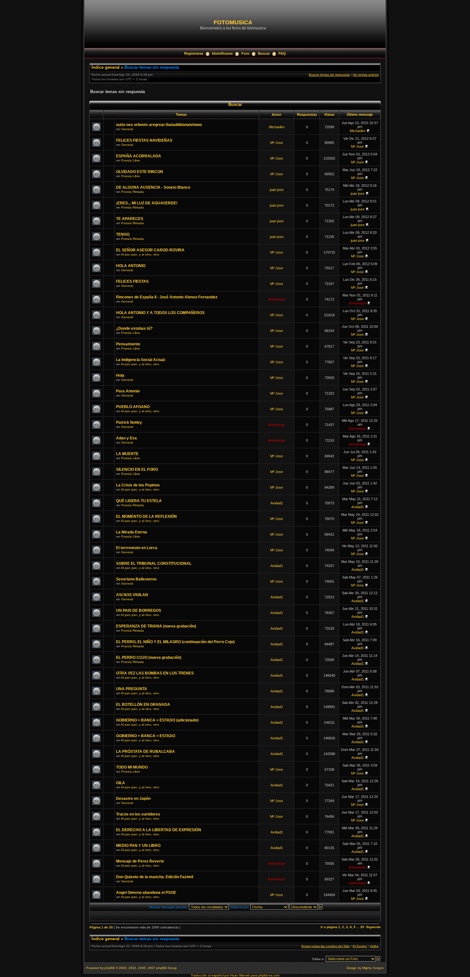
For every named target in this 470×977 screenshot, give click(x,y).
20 (362, 927)
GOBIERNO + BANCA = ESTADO (145, 736)
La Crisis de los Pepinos (138, 485)
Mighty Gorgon (373, 968)
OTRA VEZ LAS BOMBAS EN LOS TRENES (155, 673)
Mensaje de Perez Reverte (140, 861)
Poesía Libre (130, 160)
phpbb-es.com (268, 975)
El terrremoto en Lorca (136, 548)
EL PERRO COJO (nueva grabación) (148, 657)
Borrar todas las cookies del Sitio (326, 946)
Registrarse (193, 53)
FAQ (282, 53)
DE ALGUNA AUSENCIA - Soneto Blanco (153, 187)
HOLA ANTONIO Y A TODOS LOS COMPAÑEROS (160, 313)
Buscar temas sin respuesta (151, 67)
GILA (120, 783)
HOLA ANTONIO (130, 266)
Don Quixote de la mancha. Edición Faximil (154, 877)
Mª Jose (276, 143)
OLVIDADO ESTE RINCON (139, 171)
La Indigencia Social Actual (140, 360)
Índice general (105, 67)
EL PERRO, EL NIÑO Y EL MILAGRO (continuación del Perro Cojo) (175, 642)
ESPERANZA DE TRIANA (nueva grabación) (156, 626)
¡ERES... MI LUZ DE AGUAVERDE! (146, 203)
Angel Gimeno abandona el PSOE (146, 892)
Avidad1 (276, 503)
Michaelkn (277, 127)
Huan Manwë (240, 975)
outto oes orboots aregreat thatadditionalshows (159, 124)
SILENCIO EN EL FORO (137, 469)
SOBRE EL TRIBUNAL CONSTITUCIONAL (154, 563)
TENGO (122, 234)
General (127, 129)
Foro (245, 53)
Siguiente (373, 927)
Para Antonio (128, 391)
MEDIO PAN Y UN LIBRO (138, 845)
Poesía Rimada (132, 191)
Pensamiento (128, 344)
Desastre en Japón (133, 798)
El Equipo (360, 946)
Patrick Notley (129, 422)
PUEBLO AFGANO (133, 407)
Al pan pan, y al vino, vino (140, 254)
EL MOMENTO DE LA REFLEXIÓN (146, 516)
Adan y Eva (126, 438)
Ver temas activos (366, 74)
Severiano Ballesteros (136, 579)
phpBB (110, 968)
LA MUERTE (127, 454)
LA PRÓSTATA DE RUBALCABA (145, 751)
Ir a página (329, 927)
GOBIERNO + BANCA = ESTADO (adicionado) (157, 720)
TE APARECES (129, 219)
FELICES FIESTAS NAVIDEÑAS (144, 140)
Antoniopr (276, 299)
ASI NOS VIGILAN (132, 595)
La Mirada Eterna (131, 532)
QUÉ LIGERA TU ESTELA (139, 501)
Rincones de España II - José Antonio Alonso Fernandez (166, 297)
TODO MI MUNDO (132, 767)
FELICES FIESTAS (132, 281)
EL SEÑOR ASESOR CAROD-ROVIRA (150, 250)
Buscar (264, 53)
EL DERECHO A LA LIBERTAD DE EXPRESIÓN (158, 830)
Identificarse (222, 53)
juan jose (277, 190)
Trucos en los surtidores (138, 814)
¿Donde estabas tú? (134, 328)
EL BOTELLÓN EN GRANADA (143, 704)
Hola (120, 375)
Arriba (374, 946)
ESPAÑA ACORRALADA (138, 156)
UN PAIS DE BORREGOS (138, 610)
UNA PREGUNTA (131, 689)
